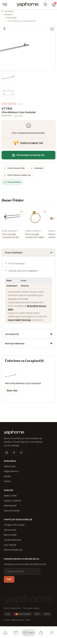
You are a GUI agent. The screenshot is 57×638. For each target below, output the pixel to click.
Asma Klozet (10, 529)
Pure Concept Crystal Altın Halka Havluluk (34, 236)
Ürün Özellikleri (13, 252)
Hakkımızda (9, 466)
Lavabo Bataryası (12, 539)
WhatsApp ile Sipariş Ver (30, 155)
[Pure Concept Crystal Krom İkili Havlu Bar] (12, 217)
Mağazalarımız (11, 471)
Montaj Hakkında (14, 343)
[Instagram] (7, 452)
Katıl (9, 579)
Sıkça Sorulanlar (12, 510)
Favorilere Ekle (21, 210)
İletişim (7, 476)
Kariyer (7, 481)
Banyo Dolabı (10, 534)
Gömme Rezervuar (13, 549)
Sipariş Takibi (10, 495)
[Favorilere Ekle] (52, 29)
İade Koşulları (10, 505)
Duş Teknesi (10, 544)
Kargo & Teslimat (12, 500)
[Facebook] (14, 452)
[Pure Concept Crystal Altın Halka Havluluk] (35, 217)
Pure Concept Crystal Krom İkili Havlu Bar (10, 236)
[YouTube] (21, 452)
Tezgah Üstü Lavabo (14, 524)
